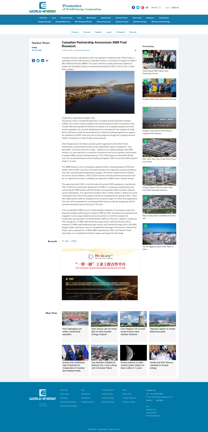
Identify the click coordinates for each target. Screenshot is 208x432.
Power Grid (136, 18)
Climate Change (122, 22)
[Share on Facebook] (33, 60)
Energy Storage (44, 22)
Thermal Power (66, 18)
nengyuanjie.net (151, 413)
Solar (79, 18)
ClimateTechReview (153, 416)
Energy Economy (104, 22)
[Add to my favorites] (135, 50)
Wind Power (91, 18)
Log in (167, 7)
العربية (109, 32)
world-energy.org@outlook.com (162, 397)
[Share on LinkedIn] (42, 60)
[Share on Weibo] (47, 60)
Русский (86, 32)
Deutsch (133, 32)
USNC (74, 241)
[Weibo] (147, 7)
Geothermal (164, 18)
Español (98, 32)
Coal (54, 18)
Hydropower (106, 18)
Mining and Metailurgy (161, 22)
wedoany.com (151, 409)
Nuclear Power (122, 18)
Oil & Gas (43, 18)
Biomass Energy (140, 22)
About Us (149, 400)
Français (75, 32)
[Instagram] (142, 7)
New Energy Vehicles (83, 22)
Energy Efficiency (63, 22)
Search (154, 7)
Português (120, 32)
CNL (67, 241)
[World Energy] (65, 7)
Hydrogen (150, 18)
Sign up (175, 7)
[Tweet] (138, 7)
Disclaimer (159, 400)
